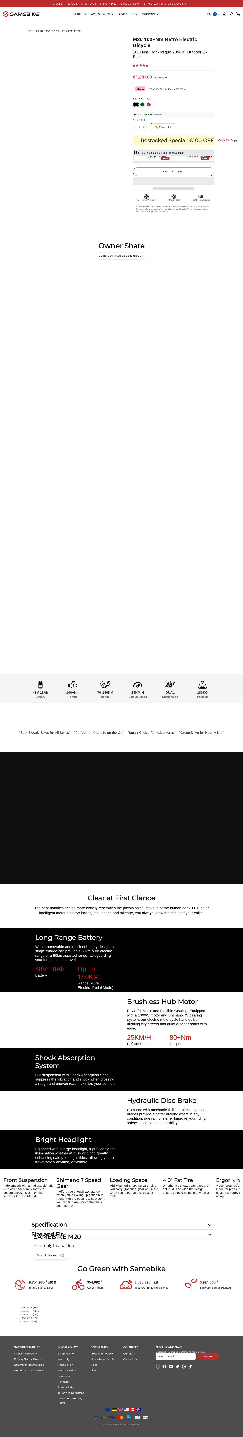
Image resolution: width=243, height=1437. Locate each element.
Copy (234, 140)
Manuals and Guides (103, 1359)
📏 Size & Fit (163, 127)
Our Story (129, 1353)
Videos (95, 1370)
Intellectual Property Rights (70, 1400)
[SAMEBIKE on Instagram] (158, 1367)
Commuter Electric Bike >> (30, 1365)
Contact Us (130, 1359)
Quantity (140, 120)
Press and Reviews (102, 1353)
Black (136, 104)
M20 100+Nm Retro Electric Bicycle (63, 31)
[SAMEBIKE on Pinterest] (184, 1367)
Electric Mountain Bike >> (29, 1370)
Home (30, 31)
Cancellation (65, 1365)
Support (149, 14)
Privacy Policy (66, 1387)
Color (142, 99)
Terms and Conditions (71, 1393)
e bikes (39, 31)
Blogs (94, 1365)
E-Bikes (78, 14)
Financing (64, 1376)
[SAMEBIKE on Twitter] (177, 1367)
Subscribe (208, 1356)
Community (126, 14)
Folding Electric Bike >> (28, 1359)
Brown (148, 104)
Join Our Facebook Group (121, 256)
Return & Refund (68, 1370)
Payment (63, 1381)
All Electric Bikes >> (25, 1353)
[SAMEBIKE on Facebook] (164, 1367)
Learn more (179, 88)
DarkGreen (142, 104)
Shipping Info (66, 1353)
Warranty (63, 1359)
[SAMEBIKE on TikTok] (190, 1367)
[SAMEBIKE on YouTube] (171, 1367)
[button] (141, 65)
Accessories (101, 14)
